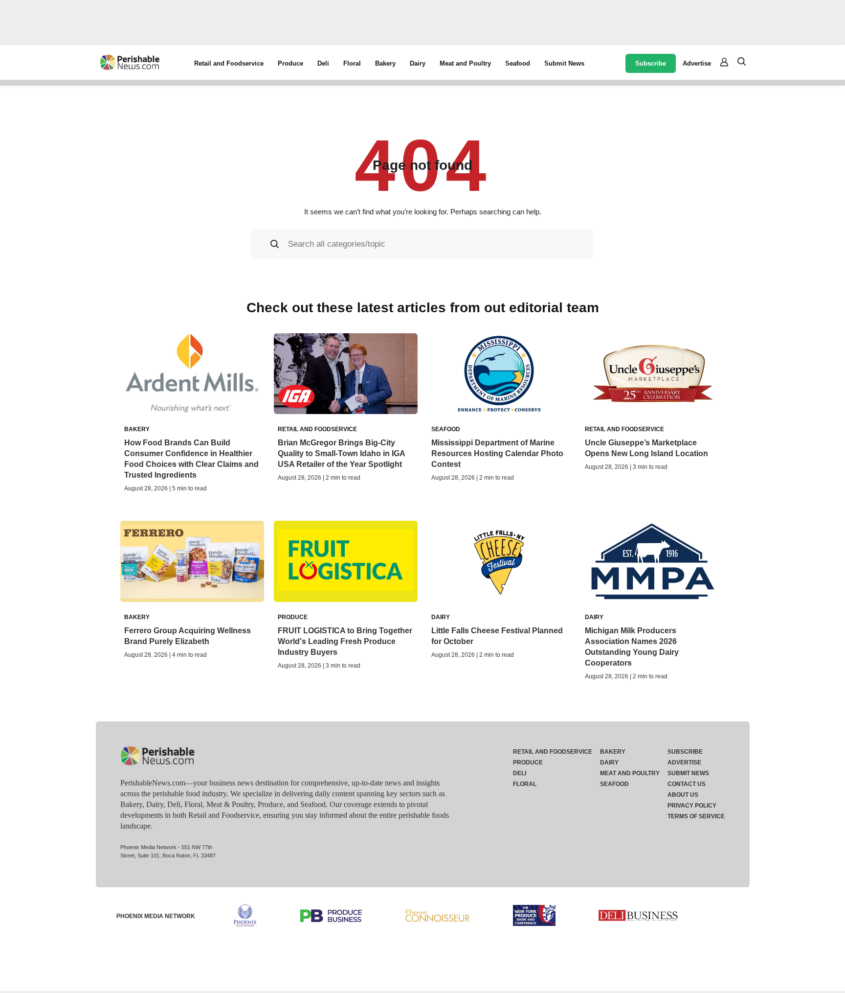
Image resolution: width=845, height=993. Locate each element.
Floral (352, 63)
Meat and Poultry (465, 63)
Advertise (697, 63)
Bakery (385, 63)
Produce (290, 63)
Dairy (417, 63)
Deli (323, 63)
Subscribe (650, 63)
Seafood (517, 63)
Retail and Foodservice (229, 63)
